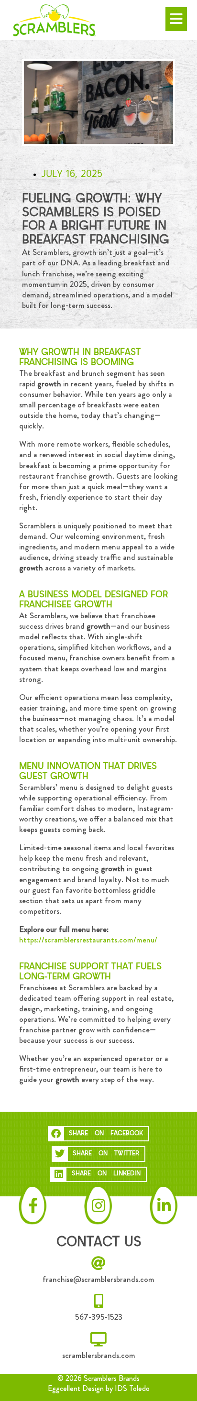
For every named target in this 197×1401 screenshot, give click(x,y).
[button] (99, 1133)
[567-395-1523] (98, 1301)
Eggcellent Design (76, 1388)
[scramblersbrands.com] (98, 1339)
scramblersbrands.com (98, 1355)
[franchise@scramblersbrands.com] (98, 1263)
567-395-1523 (98, 1317)
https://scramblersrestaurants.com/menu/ (88, 939)
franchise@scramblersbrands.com (98, 1279)
